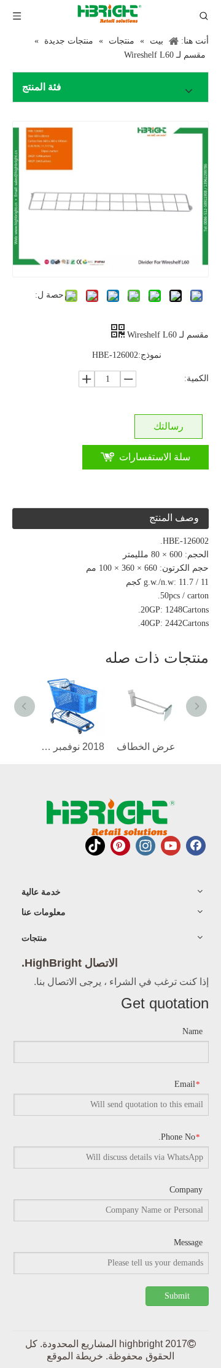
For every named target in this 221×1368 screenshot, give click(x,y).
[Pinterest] (120, 846)
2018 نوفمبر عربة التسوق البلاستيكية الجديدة (72, 746)
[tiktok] (95, 846)
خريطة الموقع (75, 1356)
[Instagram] (145, 846)
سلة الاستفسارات (154, 457)
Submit (177, 1295)
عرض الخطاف (146, 746)
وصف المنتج (174, 517)
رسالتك (168, 426)
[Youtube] (170, 846)
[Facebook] (196, 846)
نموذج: (149, 355)
